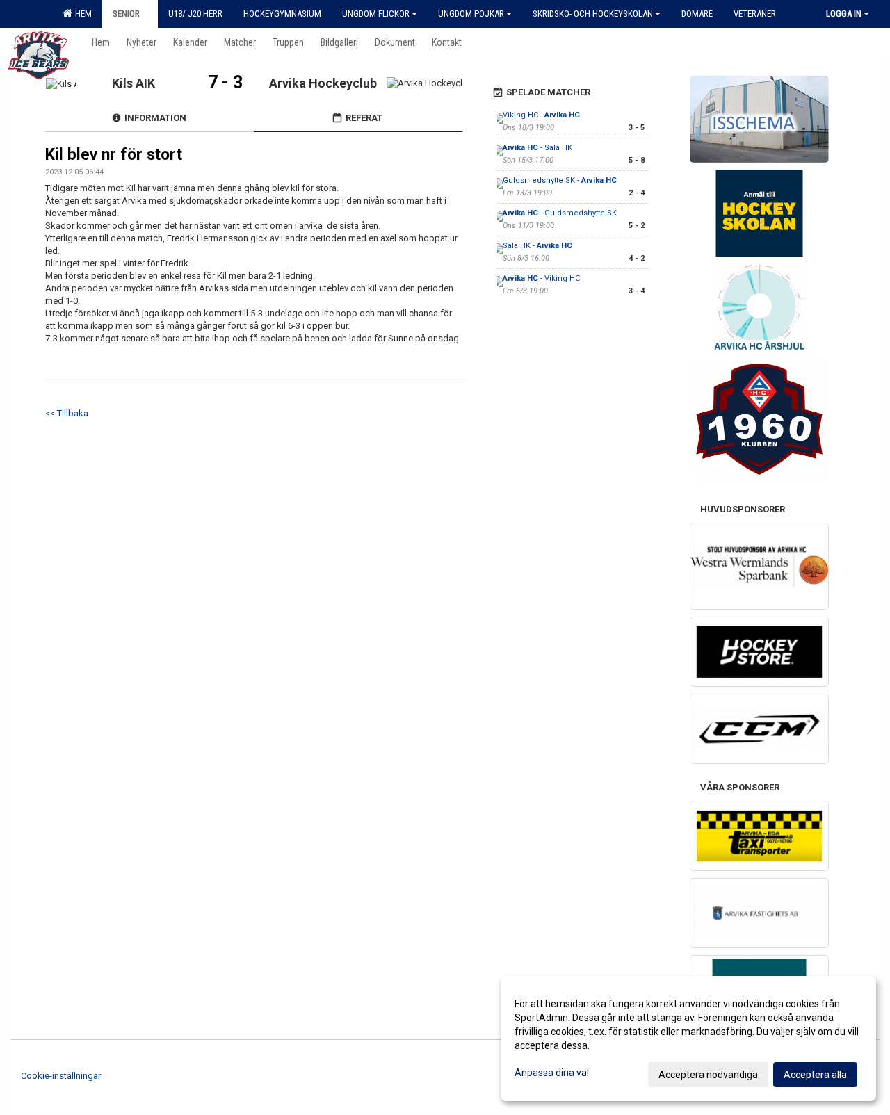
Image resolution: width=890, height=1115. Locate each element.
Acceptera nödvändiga (708, 1074)
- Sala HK (537, 147)
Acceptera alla (815, 1074)
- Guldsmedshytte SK (560, 213)
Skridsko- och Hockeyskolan (593, 13)
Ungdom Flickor (376, 13)
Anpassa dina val (552, 1072)
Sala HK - (537, 245)
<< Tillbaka (66, 413)
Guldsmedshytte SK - (560, 180)
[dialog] (688, 1038)
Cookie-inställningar (61, 1076)
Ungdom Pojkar (471, 13)
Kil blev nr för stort (113, 154)
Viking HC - (541, 115)
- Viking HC (541, 278)
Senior (126, 13)
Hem (81, 13)
